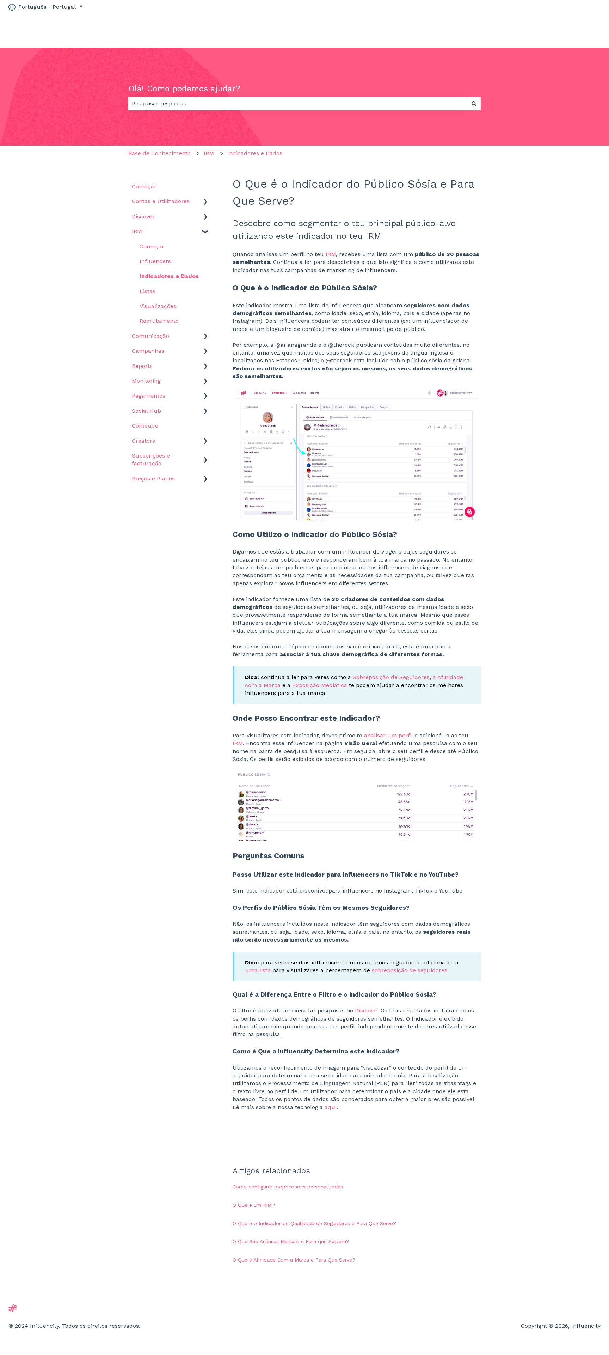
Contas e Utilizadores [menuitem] (161, 201)
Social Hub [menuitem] (146, 410)
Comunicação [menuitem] (150, 336)
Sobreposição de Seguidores (391, 677)
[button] (205, 202)
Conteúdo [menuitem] (145, 425)
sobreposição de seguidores (409, 970)
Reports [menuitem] (142, 366)
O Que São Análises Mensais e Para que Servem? (291, 1241)
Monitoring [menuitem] (146, 380)
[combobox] (297, 103)
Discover (366, 1010)
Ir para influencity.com (562, 30)
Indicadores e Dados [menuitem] (169, 276)
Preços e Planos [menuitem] (153, 478)
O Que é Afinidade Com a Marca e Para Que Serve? (294, 1260)
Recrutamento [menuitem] (159, 320)
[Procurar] (474, 103)
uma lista (258, 970)
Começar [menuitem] (144, 186)
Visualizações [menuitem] (158, 306)
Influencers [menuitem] (155, 261)
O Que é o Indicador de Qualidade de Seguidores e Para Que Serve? (314, 1223)
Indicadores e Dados (254, 153)
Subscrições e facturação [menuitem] (151, 459)
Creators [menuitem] (143, 440)
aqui (331, 1107)
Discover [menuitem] (143, 216)
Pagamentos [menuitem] (148, 395)
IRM (209, 153)
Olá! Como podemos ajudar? (184, 88)
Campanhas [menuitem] (148, 350)
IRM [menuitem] (137, 231)
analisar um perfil (388, 735)
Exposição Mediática (319, 685)
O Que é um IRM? (254, 1205)
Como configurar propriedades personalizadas (288, 1187)
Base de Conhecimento (159, 153)
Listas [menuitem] (147, 291)
